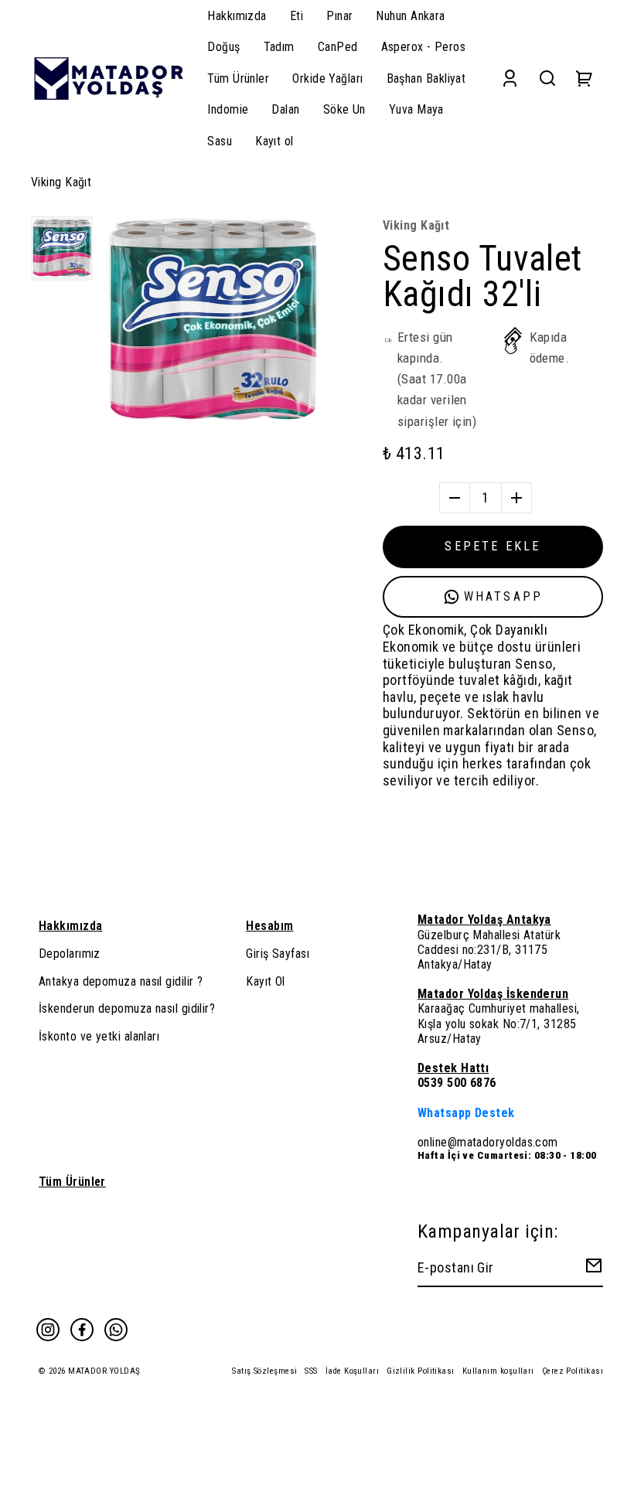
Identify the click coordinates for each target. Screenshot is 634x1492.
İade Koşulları (352, 1371)
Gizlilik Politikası (421, 1371)
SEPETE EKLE (492, 546)
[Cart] (584, 78)
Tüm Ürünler (72, 1181)
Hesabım (269, 925)
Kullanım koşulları (498, 1371)
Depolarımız (70, 953)
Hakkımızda (71, 925)
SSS (311, 1371)
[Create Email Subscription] (591, 1269)
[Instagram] (48, 1329)
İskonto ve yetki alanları (99, 1036)
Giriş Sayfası (277, 953)
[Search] (547, 78)
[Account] (510, 78)
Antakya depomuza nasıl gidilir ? (121, 981)
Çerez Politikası (572, 1371)
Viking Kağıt (61, 182)
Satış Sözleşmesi (264, 1371)
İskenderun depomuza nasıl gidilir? (127, 1008)
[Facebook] (82, 1329)
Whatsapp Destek (466, 1112)
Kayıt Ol (265, 981)
